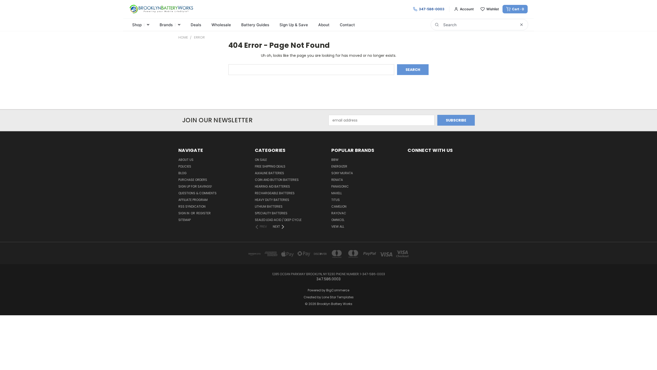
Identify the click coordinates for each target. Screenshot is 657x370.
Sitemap (184, 220)
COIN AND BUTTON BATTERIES (277, 180)
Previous (643, 354)
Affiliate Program (193, 200)
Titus (335, 200)
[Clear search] (521, 24)
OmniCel (337, 220)
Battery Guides (255, 24)
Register (203, 213)
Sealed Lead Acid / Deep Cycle (278, 220)
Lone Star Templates (338, 297)
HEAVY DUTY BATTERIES (272, 200)
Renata (337, 180)
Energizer (339, 166)
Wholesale (221, 24)
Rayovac (338, 213)
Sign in (184, 213)
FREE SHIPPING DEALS (270, 166)
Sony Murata (342, 173)
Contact (347, 24)
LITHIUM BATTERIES (269, 206)
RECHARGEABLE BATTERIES (275, 193)
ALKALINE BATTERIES (269, 173)
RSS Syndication (192, 206)
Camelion (338, 206)
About (324, 24)
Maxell (336, 193)
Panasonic (340, 186)
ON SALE (261, 160)
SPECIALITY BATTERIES (271, 213)
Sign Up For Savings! (195, 186)
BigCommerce (337, 290)
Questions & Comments (197, 193)
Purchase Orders (192, 180)
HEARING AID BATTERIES (272, 186)
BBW (335, 160)
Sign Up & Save (293, 24)
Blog (182, 173)
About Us (186, 160)
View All (337, 226)
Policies (184, 166)
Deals (196, 24)
